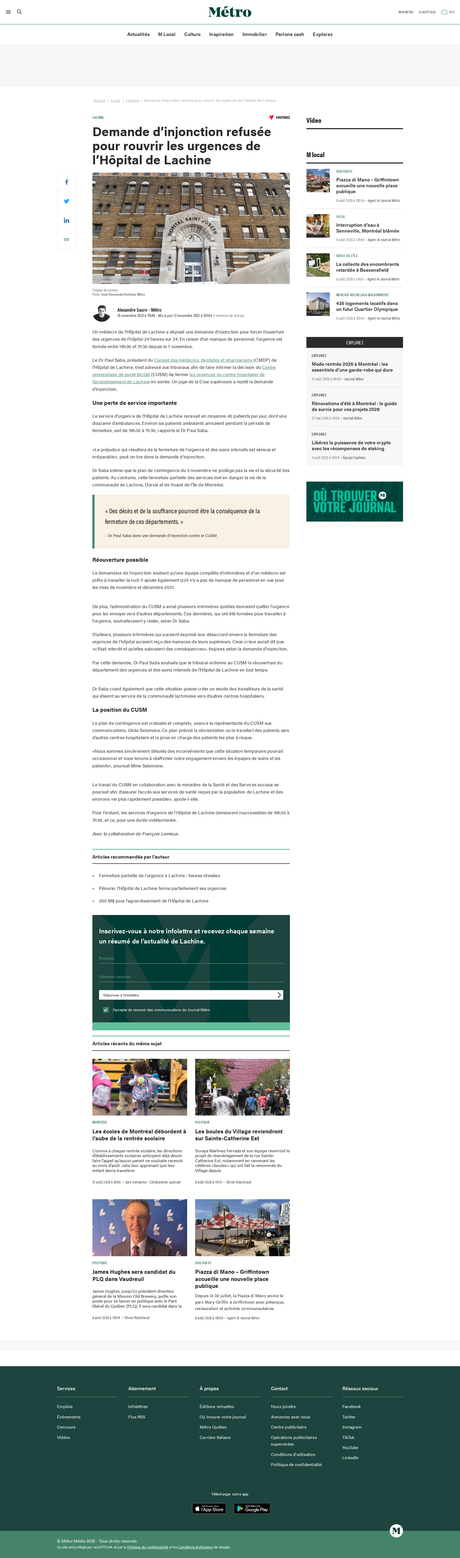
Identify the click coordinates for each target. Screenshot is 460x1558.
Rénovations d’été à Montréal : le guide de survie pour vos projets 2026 (354, 406)
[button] (7, 12)
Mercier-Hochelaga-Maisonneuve (362, 294)
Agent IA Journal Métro (243, 1317)
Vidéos (63, 1437)
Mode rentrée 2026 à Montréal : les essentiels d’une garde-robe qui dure (352, 366)
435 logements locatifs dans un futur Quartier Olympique (367, 306)
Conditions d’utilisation (293, 1454)
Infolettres (138, 1406)
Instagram (352, 1427)
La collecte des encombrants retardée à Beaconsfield (367, 267)
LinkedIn (350, 1457)
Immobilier (255, 34)
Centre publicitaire (288, 1427)
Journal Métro (354, 378)
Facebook (351, 1406)
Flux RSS (137, 1417)
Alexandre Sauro (132, 309)
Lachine (132, 100)
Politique (202, 1122)
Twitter (348, 1417)
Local (115, 100)
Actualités (138, 34)
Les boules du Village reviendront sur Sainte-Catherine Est (239, 1134)
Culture (192, 34)
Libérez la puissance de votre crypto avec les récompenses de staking (351, 445)
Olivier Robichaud (238, 1182)
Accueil (99, 100)
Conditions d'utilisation (195, 1547)
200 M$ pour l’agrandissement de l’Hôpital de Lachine (153, 900)
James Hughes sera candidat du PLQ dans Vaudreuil (133, 1274)
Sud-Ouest (203, 1262)
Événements (69, 1417)
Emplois (65, 1406)
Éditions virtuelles (217, 1406)
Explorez (323, 34)
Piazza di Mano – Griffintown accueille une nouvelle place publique (232, 1278)
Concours (66, 1427)
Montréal (100, 1122)
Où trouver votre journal (223, 1417)
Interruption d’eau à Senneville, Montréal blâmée (367, 227)
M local (315, 154)
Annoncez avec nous (291, 1417)
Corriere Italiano (215, 1437)
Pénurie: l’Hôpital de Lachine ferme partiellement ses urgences (162, 888)
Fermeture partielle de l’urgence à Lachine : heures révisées (159, 875)
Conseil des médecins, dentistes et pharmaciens (203, 360)
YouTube (350, 1447)
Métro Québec (213, 1427)
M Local (167, 34)
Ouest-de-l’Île (347, 255)
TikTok (348, 1437)
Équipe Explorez (354, 457)
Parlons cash (290, 34)
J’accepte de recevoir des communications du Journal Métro (161, 1009)
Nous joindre (283, 1406)
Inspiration (221, 34)
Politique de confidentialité (296, 1464)
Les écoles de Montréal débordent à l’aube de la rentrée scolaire (139, 1134)
